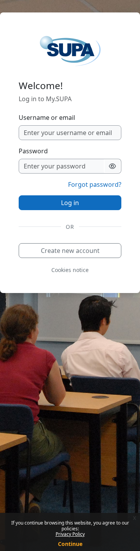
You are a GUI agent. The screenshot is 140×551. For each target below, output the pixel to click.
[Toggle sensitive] (112, 166)
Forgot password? (94, 184)
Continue (70, 543)
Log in (70, 202)
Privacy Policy (70, 534)
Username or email (47, 117)
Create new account (70, 250)
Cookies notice (70, 270)
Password (33, 151)
